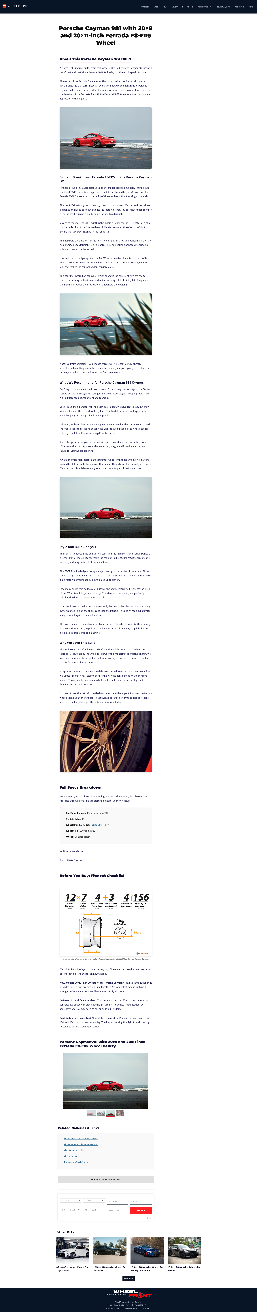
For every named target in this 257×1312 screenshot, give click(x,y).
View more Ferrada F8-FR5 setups (81, 1144)
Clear (149, 1218)
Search (141, 1210)
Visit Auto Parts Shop (74, 1150)
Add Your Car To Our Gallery (105, 1179)
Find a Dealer (70, 1156)
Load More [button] (128, 1278)
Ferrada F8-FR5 (98, 824)
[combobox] (70, 1200)
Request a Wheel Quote (76, 1162)
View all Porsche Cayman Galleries (81, 1138)
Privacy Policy (145, 1308)
